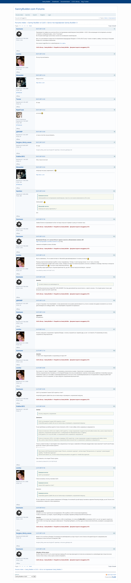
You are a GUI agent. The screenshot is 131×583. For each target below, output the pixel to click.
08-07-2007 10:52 (40, 54)
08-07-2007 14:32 (40, 99)
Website (20, 92)
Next (30, 26)
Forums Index (19, 15)
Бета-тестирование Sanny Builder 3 (62, 22)
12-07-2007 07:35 (40, 468)
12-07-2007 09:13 (40, 507)
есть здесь (62, 43)
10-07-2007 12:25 (40, 300)
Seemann (19, 29)
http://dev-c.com (40, 82)
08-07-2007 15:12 (40, 110)
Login (49, 15)
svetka (18, 54)
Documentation (65, 1)
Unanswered (112, 18)
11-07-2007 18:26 (40, 389)
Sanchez (19, 191)
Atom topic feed (111, 574)
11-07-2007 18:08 (40, 368)
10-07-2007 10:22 (40, 236)
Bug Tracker (85, 1)
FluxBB (114, 577)
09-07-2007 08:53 (40, 156)
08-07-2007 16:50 (40, 131)
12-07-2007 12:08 (40, 549)
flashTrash (20, 110)
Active (105, 18)
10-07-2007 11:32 (40, 255)
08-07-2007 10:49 (40, 29)
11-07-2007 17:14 (40, 350)
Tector (18, 99)
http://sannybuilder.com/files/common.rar (47, 241)
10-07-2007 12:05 (40, 277)
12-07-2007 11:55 (40, 533)
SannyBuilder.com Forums (30, 9)
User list (27, 15)
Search (35, 15)
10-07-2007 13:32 (40, 312)
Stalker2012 (20, 156)
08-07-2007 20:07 (40, 142)
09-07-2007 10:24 (40, 191)
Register (42, 15)
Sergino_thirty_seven (23, 142)
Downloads (55, 1)
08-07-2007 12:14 (40, 75)
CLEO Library (75, 1)
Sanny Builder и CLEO (37, 22)
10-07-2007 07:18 (40, 219)
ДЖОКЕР (19, 132)
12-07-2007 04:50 (40, 406)
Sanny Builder (46, 1)
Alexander (20, 75)
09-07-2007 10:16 (40, 167)
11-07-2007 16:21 (40, 329)
